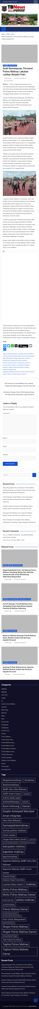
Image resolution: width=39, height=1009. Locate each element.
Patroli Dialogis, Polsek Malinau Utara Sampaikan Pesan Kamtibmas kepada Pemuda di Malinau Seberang (18, 499)
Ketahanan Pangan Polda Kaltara (13, 880)
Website (5, 454)
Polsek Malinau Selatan (8, 748)
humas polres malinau (9, 365)
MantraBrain (33, 1006)
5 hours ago (7, 579)
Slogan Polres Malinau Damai (19, 931)
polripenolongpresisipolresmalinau (12, 915)
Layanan (4, 707)
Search (34, 475)
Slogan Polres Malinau (15, 926)
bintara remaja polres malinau (21, 363)
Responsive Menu (36, 1)
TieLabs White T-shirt (17, 540)
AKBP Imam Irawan (12, 794)
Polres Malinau (12, 65)
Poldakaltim (5, 728)
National (4, 713)
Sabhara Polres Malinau (8, 760)
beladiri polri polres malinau (19, 360)
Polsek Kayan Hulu (7, 740)
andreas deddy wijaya (14, 356)
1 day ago (7, 674)
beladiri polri (6, 360)
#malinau (21, 354)
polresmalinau (7, 374)
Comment (6, 413)
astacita (25, 802)
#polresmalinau (29, 354)
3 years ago (7, 78)
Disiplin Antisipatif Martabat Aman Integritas (18, 813)
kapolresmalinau (19, 367)
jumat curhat (32, 839)
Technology (5, 766)
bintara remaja (7, 363)
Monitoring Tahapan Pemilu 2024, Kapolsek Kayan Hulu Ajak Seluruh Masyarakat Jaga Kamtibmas (19, 393)
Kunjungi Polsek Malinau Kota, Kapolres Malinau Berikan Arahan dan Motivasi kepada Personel (18, 669)
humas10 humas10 (20, 78)
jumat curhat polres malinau (27, 842)
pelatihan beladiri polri (9, 369)
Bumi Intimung (11, 806)
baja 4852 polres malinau (10, 358)
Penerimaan (5, 722)
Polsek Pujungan (6, 757)
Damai (26, 806)
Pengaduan (4, 725)
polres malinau (30, 371)
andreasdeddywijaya (28, 356)
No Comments (8, 81)
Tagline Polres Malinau (15, 944)
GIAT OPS (4, 695)
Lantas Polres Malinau (8, 704)
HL (2, 701)
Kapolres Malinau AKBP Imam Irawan (17, 871)
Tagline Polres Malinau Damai (15, 951)
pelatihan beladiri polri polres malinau (14, 371)
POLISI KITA (5, 731)
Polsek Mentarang (7, 754)
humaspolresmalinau (23, 365)
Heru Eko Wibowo (11, 820)
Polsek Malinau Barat (7, 742)
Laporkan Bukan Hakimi (13, 884)
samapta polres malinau (19, 374)
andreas (5, 356)
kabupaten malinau (14, 846)
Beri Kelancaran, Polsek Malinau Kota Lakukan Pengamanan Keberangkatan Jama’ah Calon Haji (20, 385)
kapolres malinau (8, 367)
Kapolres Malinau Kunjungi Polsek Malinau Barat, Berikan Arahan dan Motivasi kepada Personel (19, 638)
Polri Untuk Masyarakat (14, 919)
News (4, 65)
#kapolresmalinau (11, 354)
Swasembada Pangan (10, 936)
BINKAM (4, 692)
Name (5, 438)
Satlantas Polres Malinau (8, 923)
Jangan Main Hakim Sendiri (15, 839)
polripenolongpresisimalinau (10, 913)
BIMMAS (5, 565)
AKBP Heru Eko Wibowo (14, 789)
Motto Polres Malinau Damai (19, 894)
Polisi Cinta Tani (8, 900)
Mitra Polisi (4, 710)
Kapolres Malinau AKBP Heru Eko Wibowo (19, 863)
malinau (26, 367)
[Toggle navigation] (8, 29)
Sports (3, 763)
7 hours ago (7, 642)
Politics (3, 734)
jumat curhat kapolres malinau (10, 842)
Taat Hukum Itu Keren (12, 940)
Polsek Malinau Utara (24, 599)
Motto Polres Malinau (15, 889)
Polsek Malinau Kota (7, 745)
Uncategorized (5, 769)
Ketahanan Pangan (9, 876)
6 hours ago (7, 611)
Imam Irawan (9, 835)
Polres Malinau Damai (15, 909)
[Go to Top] (36, 1000)
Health (3, 698)
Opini (2, 719)
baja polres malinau (24, 358)
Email (5, 446)
